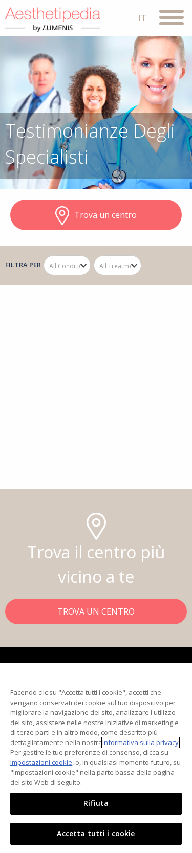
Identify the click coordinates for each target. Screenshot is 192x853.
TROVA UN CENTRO (96, 611)
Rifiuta (96, 803)
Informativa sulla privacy (140, 742)
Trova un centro (105, 215)
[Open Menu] (171, 19)
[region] (96, 758)
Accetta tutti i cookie (96, 833)
